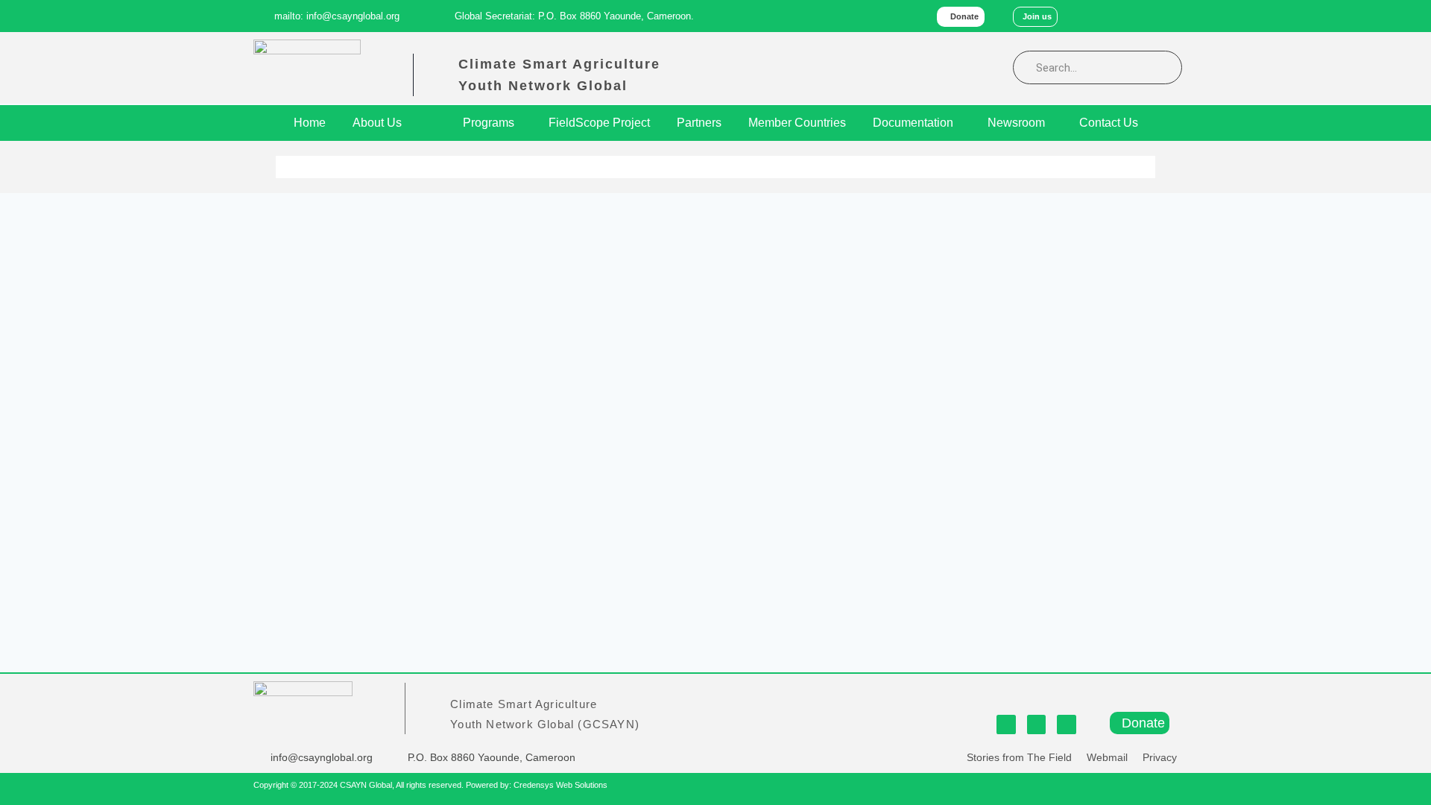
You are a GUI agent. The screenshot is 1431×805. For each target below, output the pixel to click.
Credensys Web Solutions (560, 784)
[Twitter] (1139, 16)
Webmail (1107, 757)
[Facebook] (1107, 16)
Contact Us (1108, 122)
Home (310, 122)
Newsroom (1016, 122)
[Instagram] (1170, 16)
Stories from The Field (1019, 757)
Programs (488, 122)
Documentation (913, 122)
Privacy (1160, 757)
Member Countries (797, 122)
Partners (699, 122)
